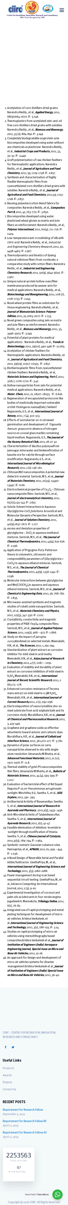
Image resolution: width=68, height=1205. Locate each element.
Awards (7, 1075)
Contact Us (9, 1089)
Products (8, 1068)
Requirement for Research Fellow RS (24, 1121)
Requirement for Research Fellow (23, 1109)
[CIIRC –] (32, 9)
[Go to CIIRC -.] (16, 71)
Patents (7, 1082)
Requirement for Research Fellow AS (25, 1132)
